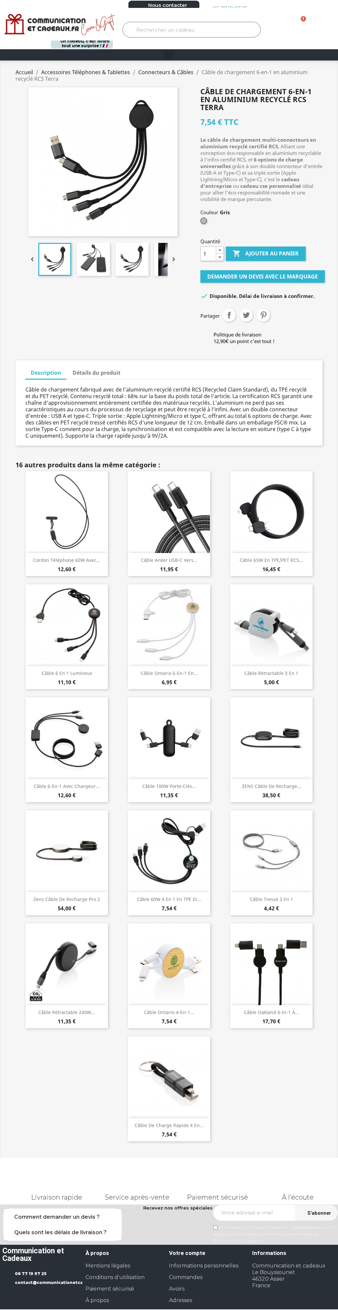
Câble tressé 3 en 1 (271, 899)
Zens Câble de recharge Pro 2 (66, 899)
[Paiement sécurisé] (217, 1182)
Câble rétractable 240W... (66, 1012)
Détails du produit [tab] (96, 372)
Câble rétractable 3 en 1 (271, 673)
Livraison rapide (56, 1197)
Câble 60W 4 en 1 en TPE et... (169, 899)
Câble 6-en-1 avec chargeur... (67, 786)
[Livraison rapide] (57, 1182)
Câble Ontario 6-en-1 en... (169, 673)
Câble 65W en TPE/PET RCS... (271, 560)
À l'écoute (298, 1197)
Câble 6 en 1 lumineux (67, 673)
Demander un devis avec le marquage (262, 276)
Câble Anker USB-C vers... (169, 560)
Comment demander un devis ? (57, 1217)
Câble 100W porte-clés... (169, 786)
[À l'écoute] (297, 1182)
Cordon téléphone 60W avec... (66, 560)
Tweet (246, 315)
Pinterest (263, 315)
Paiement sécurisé (217, 1197)
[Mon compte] (320, 24)
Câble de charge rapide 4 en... (169, 1125)
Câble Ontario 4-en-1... (169, 1012)
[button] (299, 24)
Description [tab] (46, 372)
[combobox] (191, 29)
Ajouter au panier (266, 253)
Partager (229, 315)
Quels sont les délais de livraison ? (60, 1232)
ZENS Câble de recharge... (271, 786)
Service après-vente (137, 1197)
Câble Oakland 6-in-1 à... (271, 1012)
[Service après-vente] (137, 1182)
